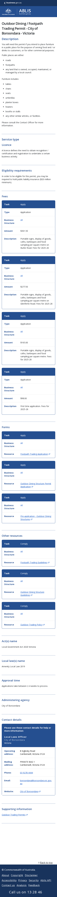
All (21, 220)
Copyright (17, 875)
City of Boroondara (30, 791)
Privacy (22, 880)
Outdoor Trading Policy (32, 624)
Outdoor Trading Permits (15, 814)
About (5, 875)
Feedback (34, 885)
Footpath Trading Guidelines (34, 562)
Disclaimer (31, 875)
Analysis (22, 885)
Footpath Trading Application (35, 454)
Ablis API (45, 880)
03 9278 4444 (26, 772)
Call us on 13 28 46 (25, 892)
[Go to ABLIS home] (16, 12)
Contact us (8, 885)
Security (34, 880)
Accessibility (9, 880)
